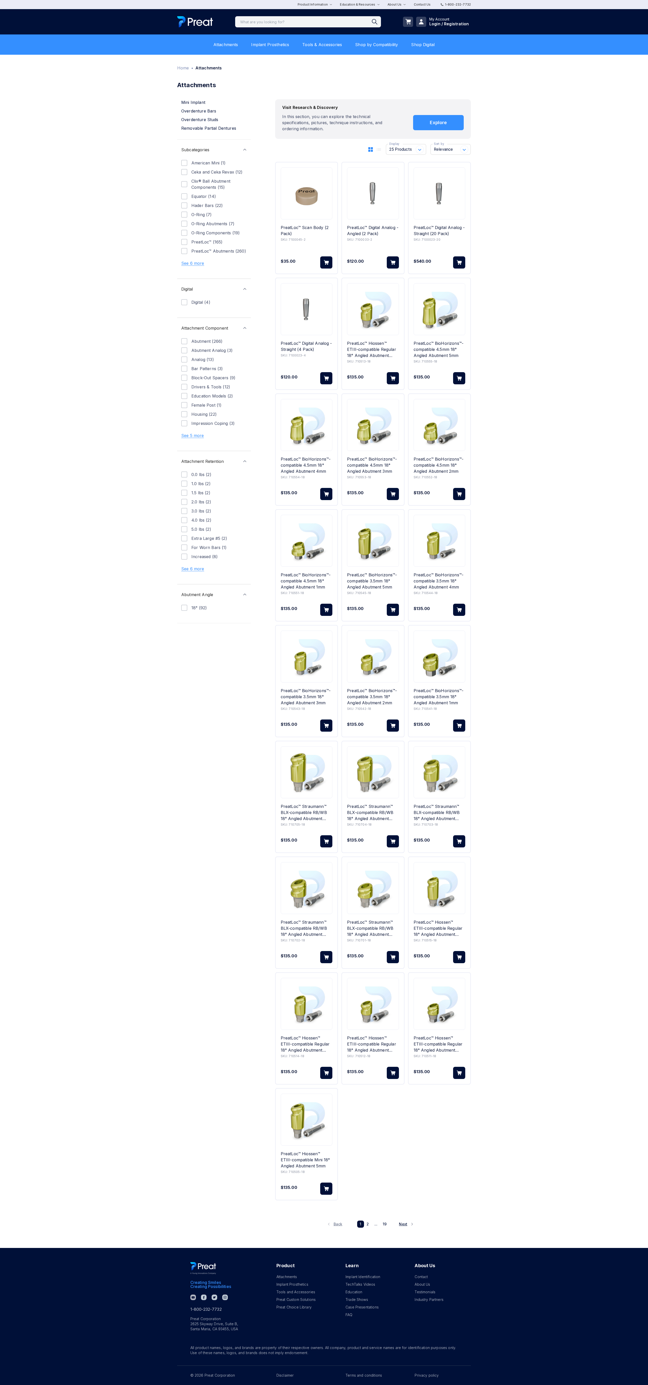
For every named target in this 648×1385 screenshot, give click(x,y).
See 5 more (192, 435)
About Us (422, 1284)
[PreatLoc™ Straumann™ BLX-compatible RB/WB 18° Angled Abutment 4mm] (373, 772)
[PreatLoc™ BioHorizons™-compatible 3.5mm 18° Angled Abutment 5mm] (373, 541)
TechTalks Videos (360, 1284)
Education (354, 1292)
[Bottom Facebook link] (204, 1297)
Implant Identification (363, 1277)
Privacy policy (427, 1375)
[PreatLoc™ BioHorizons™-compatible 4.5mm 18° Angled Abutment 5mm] (439, 309)
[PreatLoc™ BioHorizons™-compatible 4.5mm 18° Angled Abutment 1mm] (306, 541)
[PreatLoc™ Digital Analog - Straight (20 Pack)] (439, 193)
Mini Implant (193, 102)
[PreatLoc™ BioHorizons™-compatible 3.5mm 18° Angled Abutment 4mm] (439, 541)
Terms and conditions (364, 1375)
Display (394, 144)
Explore (438, 122)
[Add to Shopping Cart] (326, 262)
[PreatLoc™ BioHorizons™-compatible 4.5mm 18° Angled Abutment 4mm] (306, 425)
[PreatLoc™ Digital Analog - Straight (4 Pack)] (306, 309)
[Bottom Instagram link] (225, 1297)
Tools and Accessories (295, 1292)
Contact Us (422, 4)
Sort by (439, 144)
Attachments (225, 44)
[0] (408, 22)
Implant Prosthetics (270, 44)
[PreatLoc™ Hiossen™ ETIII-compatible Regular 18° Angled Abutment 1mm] (439, 1004)
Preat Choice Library (294, 1307)
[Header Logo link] (195, 22)
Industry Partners (429, 1299)
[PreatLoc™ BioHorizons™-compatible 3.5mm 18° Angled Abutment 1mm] (439, 656)
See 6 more (192, 263)
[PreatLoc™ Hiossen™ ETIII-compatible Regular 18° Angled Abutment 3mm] (373, 309)
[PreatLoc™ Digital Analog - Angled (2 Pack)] (373, 193)
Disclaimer (285, 1375)
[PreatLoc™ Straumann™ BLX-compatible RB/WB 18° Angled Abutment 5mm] (306, 772)
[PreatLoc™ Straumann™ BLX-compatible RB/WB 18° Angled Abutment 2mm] (306, 888)
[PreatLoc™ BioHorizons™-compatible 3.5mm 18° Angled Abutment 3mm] (306, 656)
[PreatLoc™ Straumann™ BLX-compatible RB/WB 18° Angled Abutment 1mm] (373, 888)
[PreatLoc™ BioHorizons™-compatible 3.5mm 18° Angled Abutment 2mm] (373, 656)
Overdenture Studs (199, 119)
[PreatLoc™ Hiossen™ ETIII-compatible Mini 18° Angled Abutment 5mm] (306, 1120)
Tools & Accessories (322, 44)
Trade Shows (357, 1299)
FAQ (349, 1315)
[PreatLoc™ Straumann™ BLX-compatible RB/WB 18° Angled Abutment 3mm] (439, 772)
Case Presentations (362, 1307)
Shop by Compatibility (376, 44)
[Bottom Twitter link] (214, 1297)
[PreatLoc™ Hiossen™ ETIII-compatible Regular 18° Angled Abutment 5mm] (439, 888)
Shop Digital (423, 44)
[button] (214, 150)
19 (385, 1224)
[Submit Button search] (376, 22)
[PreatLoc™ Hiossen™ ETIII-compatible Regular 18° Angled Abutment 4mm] (306, 1004)
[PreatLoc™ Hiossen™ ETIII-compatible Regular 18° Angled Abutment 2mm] (373, 1004)
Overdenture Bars (198, 110)
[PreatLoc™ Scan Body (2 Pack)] (306, 193)
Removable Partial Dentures (208, 128)
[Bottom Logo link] (203, 1268)
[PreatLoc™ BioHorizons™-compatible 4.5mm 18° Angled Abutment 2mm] (439, 425)
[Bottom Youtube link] (193, 1297)
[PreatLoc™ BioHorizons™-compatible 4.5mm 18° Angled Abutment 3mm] (373, 425)
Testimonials (425, 1292)
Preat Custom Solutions (296, 1299)
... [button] (375, 1224)
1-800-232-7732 (458, 4)
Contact (421, 1277)
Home (183, 67)
